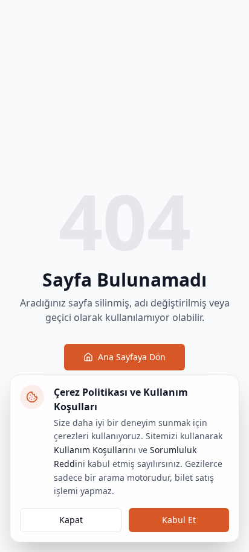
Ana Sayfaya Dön (132, 357)
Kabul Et (179, 519)
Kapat (71, 519)
